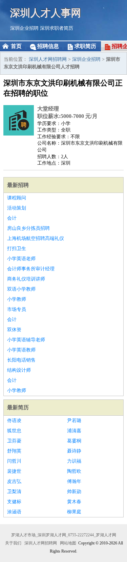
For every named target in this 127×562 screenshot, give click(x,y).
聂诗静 (74, 451)
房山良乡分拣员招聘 (28, 228)
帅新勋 (74, 491)
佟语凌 (14, 420)
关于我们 (13, 543)
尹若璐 (74, 420)
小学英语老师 (21, 258)
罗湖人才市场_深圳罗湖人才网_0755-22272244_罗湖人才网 (63, 535)
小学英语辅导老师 (26, 339)
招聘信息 (48, 46)
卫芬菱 (14, 440)
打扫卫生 (16, 248)
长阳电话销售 (21, 360)
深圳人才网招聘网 (48, 59)
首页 (16, 46)
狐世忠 (14, 430)
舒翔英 (14, 451)
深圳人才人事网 (45, 12)
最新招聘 (18, 185)
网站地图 (68, 543)
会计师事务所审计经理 (31, 268)
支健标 (14, 501)
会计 (12, 218)
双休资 (14, 329)
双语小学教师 (21, 289)
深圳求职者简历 (56, 28)
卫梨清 (14, 491)
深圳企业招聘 (24, 28)
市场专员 (16, 309)
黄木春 (74, 501)
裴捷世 (14, 471)
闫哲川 (14, 461)
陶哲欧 (74, 471)
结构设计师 (19, 370)
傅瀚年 (74, 481)
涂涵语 (14, 511)
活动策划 (16, 208)
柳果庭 (74, 511)
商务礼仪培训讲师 (26, 279)
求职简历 (85, 46)
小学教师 (16, 299)
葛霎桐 (74, 440)
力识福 (74, 461)
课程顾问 (16, 197)
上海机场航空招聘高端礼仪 (35, 238)
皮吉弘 (14, 481)
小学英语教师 (21, 349)
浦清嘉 (74, 430)
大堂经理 (48, 109)
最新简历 (18, 407)
